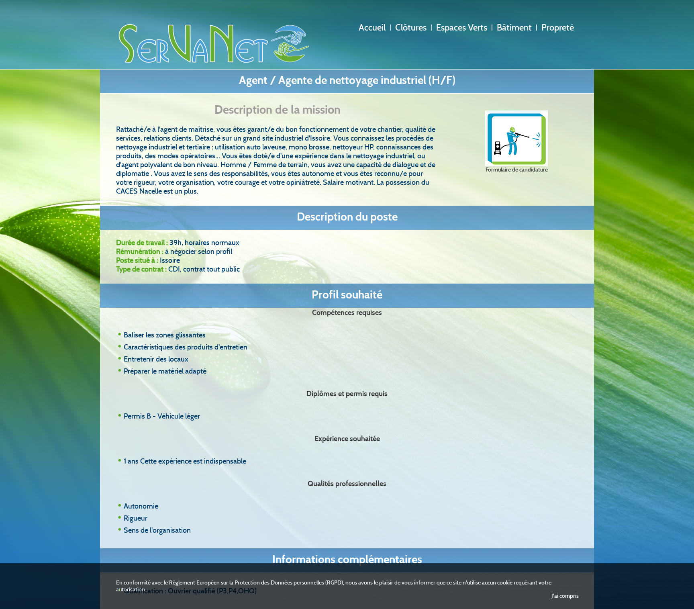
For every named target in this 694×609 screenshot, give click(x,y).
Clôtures (411, 27)
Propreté (557, 27)
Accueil (372, 27)
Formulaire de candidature (517, 169)
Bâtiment (514, 27)
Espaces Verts (461, 27)
